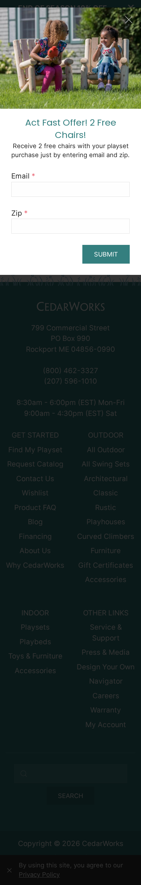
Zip (19, 213)
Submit (106, 254)
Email (23, 176)
